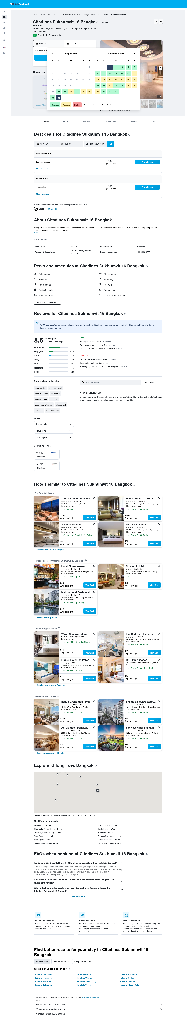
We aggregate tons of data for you (51, 1009)
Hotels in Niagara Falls (129, 985)
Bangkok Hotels (89, 14)
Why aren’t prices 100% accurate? (51, 1013)
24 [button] (59, 91)
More (36, 232)
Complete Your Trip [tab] (82, 961)
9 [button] (52, 79)
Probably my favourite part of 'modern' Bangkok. (103, 366)
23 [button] (53, 91)
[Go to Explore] (4, 33)
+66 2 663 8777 (40, 31)
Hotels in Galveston (43, 985)
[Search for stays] (4, 17)
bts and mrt (55, 393)
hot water (39, 410)
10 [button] (59, 79)
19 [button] (71, 85)
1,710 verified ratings (57, 35)
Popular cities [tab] (42, 961)
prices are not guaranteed (91, 997)
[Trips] (4, 40)
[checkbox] (47, 454)
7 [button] (83, 73)
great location (40, 388)
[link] (51, 549)
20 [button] (77, 85)
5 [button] (71, 73)
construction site (52, 410)
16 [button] (53, 85)
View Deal (89, 517)
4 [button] (65, 73)
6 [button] (77, 73)
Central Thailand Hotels (68, 14)
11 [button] (65, 79)
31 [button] (59, 97)
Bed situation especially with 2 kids (98, 359)
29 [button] (89, 91)
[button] (4, 4)
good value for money (44, 405)
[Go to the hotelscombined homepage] (19, 4)
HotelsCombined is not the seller (50, 1004)
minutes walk (61, 405)
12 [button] (71, 79)
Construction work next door (95, 363)
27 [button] (77, 91)
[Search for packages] (4, 27)
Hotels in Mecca (84, 974)
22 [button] (89, 85)
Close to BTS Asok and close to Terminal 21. (102, 348)
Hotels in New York (43, 981)
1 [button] (89, 67)
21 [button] (83, 85)
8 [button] (89, 73)
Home (35, 14)
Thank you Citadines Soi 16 (95, 341)
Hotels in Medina (127, 978)
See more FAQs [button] (78, 896)
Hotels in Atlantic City (86, 981)
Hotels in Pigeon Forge (45, 978)
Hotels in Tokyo (84, 985)
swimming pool (41, 399)
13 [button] (77, 79)
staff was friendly (55, 388)
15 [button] (89, 79)
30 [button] (53, 97)
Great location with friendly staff (97, 345)
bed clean (54, 399)
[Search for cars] (4, 22)
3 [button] (58, 73)
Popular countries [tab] (61, 961)
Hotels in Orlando (84, 978)
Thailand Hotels (45, 14)
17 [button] (59, 85)
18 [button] (65, 85)
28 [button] (83, 91)
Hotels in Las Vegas (43, 974)
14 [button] (83, 79)
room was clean (41, 393)
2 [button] (52, 73)
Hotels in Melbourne (128, 974)
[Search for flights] (4, 11)
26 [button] (71, 91)
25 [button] (65, 91)
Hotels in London (127, 981)
